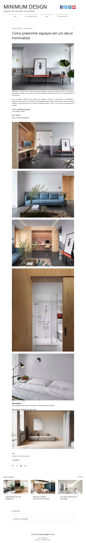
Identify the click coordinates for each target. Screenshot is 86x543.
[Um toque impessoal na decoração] (70, 487)
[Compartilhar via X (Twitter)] (17, 465)
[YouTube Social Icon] (74, 7)
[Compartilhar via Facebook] (13, 465)
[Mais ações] (73, 28)
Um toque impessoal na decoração (68, 498)
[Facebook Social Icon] (61, 7)
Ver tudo (80, 477)
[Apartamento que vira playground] (16, 487)
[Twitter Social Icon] (65, 7)
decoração (14, 456)
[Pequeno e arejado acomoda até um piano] (43, 487)
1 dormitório (15, 460)
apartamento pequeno (24, 456)
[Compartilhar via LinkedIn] (21, 465)
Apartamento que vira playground (13, 498)
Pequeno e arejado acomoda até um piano (41, 498)
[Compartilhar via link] (25, 465)
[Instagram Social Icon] (70, 7)
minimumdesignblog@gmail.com (43, 534)
